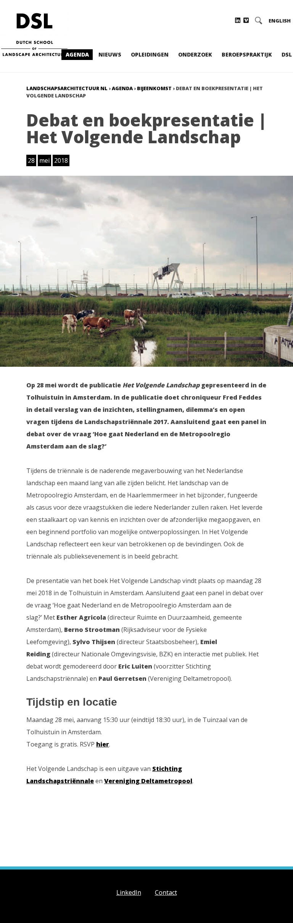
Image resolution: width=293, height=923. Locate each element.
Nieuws (109, 54)
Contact (166, 892)
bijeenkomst (154, 88)
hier (102, 744)
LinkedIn (128, 892)
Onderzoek (195, 54)
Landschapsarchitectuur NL (67, 88)
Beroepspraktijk (247, 54)
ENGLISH (280, 20)
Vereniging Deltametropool (148, 781)
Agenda (77, 54)
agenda (122, 88)
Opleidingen (150, 54)
